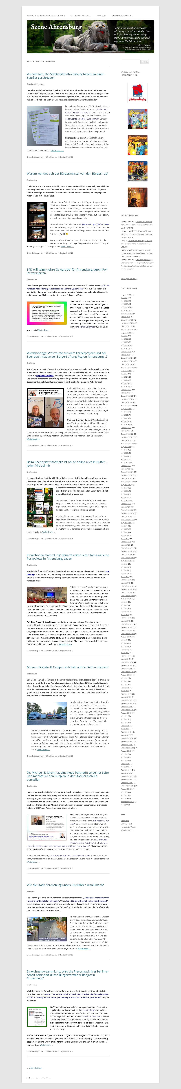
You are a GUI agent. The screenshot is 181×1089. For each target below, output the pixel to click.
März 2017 (125, 652)
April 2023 (125, 421)
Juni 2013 (124, 795)
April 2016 (125, 687)
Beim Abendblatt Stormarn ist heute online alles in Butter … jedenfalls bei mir (67, 463)
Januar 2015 (125, 735)
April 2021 (125, 497)
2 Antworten (32, 472)
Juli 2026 (124, 297)
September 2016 (127, 671)
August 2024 (126, 370)
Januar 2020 (125, 545)
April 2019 (125, 573)
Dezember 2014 (127, 738)
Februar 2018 (126, 618)
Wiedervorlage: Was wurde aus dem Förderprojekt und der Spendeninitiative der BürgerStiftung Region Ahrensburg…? (67, 354)
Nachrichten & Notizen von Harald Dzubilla (46, 16)
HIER (123, 75)
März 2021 (125, 500)
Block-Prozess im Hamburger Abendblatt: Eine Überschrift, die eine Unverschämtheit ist (137, 253)
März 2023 (125, 424)
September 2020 (127, 519)
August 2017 (126, 637)
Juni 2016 (124, 681)
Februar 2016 (126, 694)
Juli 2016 (124, 678)
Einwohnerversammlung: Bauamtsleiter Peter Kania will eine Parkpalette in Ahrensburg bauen (68, 556)
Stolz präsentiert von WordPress (39, 1078)
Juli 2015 (124, 716)
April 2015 (125, 725)
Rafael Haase (103, 224)
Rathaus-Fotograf (89, 224)
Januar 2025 (125, 355)
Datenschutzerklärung (122, 16)
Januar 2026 (125, 317)
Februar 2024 (126, 389)
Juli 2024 (124, 374)
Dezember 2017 (127, 624)
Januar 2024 (125, 393)
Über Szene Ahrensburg (81, 16)
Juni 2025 (124, 339)
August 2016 (126, 675)
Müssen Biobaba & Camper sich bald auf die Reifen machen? (68, 667)
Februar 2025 (126, 351)
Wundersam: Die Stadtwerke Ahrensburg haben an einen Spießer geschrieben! (65, 75)
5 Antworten (32, 279)
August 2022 (126, 446)
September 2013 (127, 786)
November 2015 (127, 703)
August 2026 (126, 294)
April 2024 (125, 383)
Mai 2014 (124, 760)
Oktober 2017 (126, 630)
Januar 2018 (125, 621)
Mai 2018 (124, 608)
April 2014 (125, 763)
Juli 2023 (124, 412)
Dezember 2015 (127, 700)
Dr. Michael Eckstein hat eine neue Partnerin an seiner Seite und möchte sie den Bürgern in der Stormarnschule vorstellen (68, 775)
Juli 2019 (124, 564)
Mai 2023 (124, 418)
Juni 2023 (124, 415)
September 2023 (127, 405)
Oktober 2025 (126, 326)
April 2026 (125, 307)
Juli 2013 (124, 792)
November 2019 (127, 551)
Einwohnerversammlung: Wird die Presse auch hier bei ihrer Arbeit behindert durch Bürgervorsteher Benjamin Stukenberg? (68, 974)
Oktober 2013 (126, 782)
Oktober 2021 (126, 478)
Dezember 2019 (127, 548)
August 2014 (126, 751)
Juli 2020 (124, 526)
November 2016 (127, 665)
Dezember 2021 (127, 472)
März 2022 (125, 462)
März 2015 (125, 729)
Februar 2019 (126, 580)
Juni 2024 (124, 377)
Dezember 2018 (127, 586)
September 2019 (127, 557)
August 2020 (126, 523)
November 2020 (127, 513)
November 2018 (127, 589)
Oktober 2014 (126, 744)
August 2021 (126, 484)
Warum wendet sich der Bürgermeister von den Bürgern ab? (68, 173)
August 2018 (126, 599)
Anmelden (125, 820)
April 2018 (125, 611)
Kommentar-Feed (128, 827)
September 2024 (127, 367)
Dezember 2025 (127, 320)
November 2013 (127, 779)
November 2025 (127, 323)
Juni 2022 (124, 453)
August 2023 (126, 408)
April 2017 (125, 649)
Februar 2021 (126, 504)
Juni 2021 (124, 491)
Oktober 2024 (126, 364)
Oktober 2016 (126, 668)
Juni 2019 (124, 567)
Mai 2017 (124, 646)
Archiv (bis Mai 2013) (129, 278)
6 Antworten (32, 565)
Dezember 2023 (127, 396)
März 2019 (125, 576)
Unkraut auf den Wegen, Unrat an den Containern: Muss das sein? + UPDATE (137, 224)
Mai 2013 (124, 798)
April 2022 (125, 459)
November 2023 (127, 399)
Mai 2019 (124, 570)
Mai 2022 (124, 456)
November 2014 (127, 741)
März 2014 (125, 767)
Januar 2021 (125, 507)
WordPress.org (127, 830)
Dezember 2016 (127, 662)
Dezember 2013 (127, 776)
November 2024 (127, 361)
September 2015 (127, 710)
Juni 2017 (124, 643)
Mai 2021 (124, 494)
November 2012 (127, 801)
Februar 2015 (126, 732)
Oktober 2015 (126, 706)
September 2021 (127, 481)
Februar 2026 (126, 313)
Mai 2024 (124, 380)
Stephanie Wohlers (45, 375)
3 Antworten (32, 180)
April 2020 (125, 535)
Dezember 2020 (127, 510)
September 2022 (127, 443)
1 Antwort (31, 363)
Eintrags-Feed (126, 824)
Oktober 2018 (126, 592)
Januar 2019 (125, 583)
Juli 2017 (124, 640)
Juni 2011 (124, 805)
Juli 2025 (124, 336)
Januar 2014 (125, 773)
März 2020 (125, 538)
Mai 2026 (124, 304)
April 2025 (125, 345)
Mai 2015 (124, 722)
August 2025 (126, 332)
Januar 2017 (125, 659)
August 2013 (126, 789)
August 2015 (126, 713)
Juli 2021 (124, 488)
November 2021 (127, 475)
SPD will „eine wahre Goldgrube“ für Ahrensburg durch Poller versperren (67, 271)
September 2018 (127, 595)
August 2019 (126, 561)
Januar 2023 (125, 431)
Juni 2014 (124, 757)
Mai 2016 (124, 684)
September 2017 (127, 633)
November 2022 (127, 437)
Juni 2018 (124, 605)
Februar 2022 (126, 465)
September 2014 (127, 748)
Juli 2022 (124, 450)
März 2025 (125, 348)
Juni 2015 (124, 719)
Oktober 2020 (126, 516)
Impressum (101, 16)
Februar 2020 (126, 542)
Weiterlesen (57, 150)
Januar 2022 (125, 469)
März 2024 (125, 386)
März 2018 (125, 614)
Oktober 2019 (126, 554)
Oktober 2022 (126, 440)
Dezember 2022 (127, 434)
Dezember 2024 (127, 358)
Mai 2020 (124, 532)
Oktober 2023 (126, 402)
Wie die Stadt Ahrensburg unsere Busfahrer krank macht (65, 885)
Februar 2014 (126, 770)
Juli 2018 (124, 602)
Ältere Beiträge (35, 1068)
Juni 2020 (124, 529)
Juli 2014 (124, 754)
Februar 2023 (126, 427)
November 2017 (127, 627)
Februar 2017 (126, 656)
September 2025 (127, 329)
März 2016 (125, 691)
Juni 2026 (124, 301)
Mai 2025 (124, 342)
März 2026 (125, 310)
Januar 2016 (125, 697)
